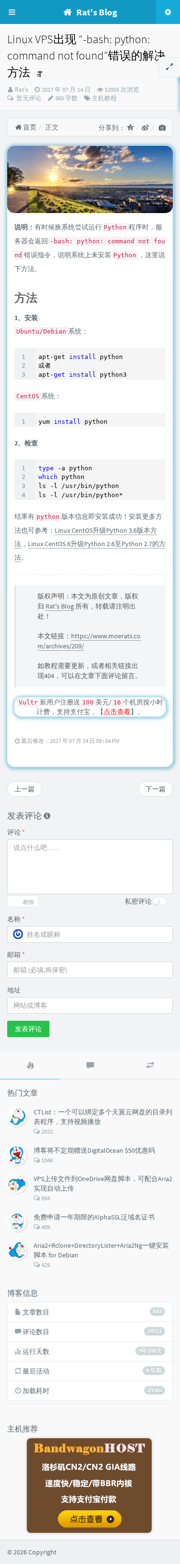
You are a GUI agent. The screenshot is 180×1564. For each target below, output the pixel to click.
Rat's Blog (60, 606)
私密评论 (138, 901)
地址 (14, 990)
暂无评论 (28, 98)
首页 (29, 127)
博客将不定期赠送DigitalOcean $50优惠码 (94, 1150)
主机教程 (104, 98)
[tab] (30, 1065)
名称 (16, 919)
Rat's (21, 89)
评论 (16, 832)
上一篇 (24, 789)
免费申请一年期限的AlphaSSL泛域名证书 (94, 1217)
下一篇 (155, 789)
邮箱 (16, 954)
